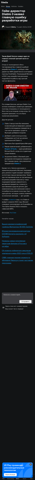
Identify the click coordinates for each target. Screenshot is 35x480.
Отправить (25, 301)
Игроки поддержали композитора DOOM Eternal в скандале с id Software (16, 234)
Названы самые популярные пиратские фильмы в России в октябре (14, 243)
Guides (20, 6)
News (8, 6)
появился (12, 200)
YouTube (13, 213)
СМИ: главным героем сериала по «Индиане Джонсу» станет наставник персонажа (17, 260)
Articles (14, 6)
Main (3, 6)
